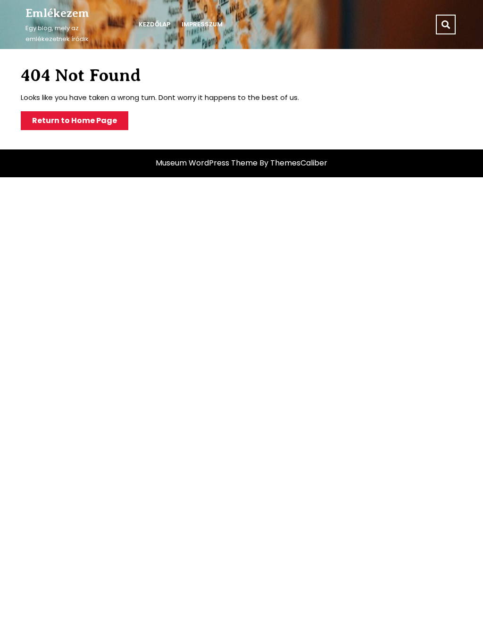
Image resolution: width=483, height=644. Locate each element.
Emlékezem (57, 13)
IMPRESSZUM (202, 24)
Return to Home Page (80, 122)
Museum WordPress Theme (207, 162)
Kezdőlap (154, 24)
